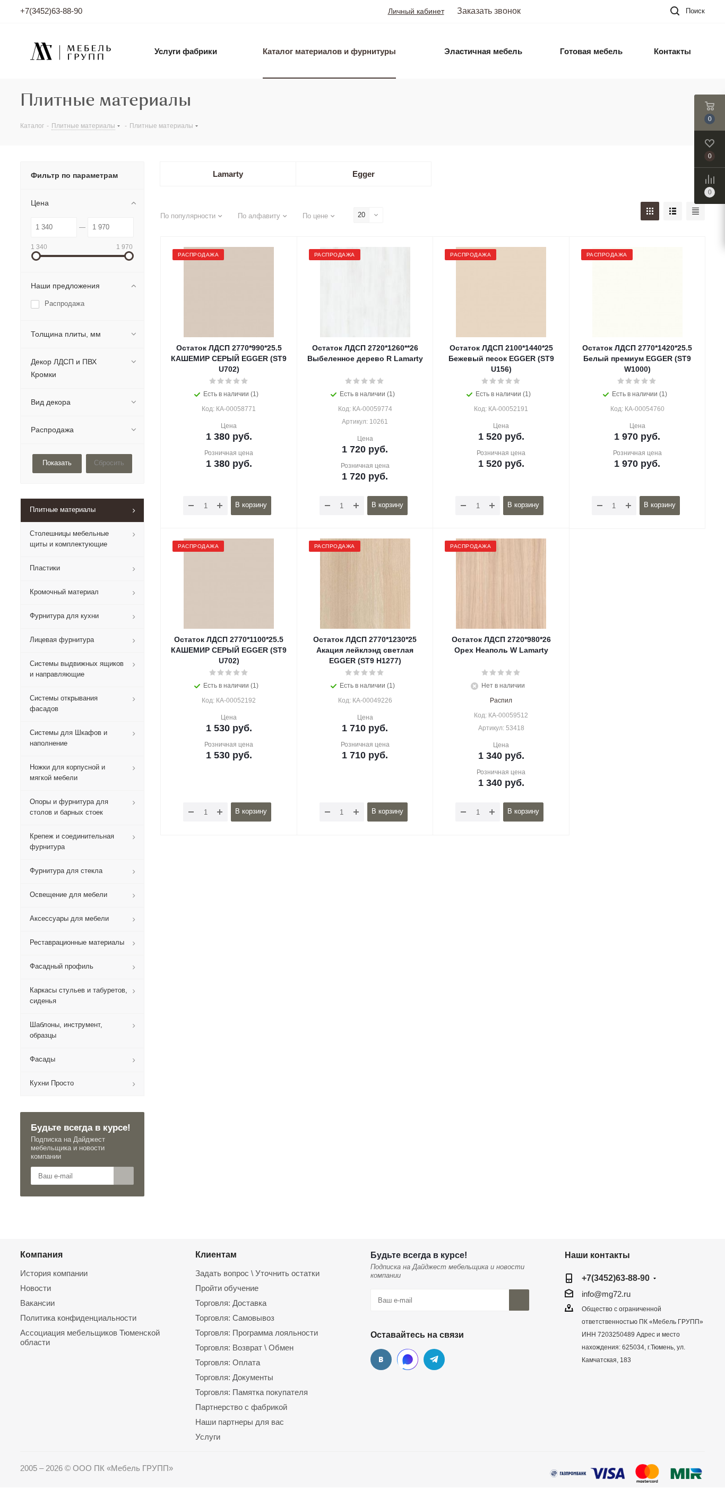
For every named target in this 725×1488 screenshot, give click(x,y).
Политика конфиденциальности (78, 1317)
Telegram (434, 1359)
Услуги (207, 1436)
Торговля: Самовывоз (234, 1317)
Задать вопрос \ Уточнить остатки (257, 1273)
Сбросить (109, 463)
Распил (501, 700)
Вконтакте (381, 1359)
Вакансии (37, 1302)
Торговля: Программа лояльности (256, 1332)
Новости (35, 1288)
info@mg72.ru (606, 1293)
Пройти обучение (226, 1288)
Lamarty (228, 173)
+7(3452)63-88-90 (51, 10)
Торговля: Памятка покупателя (251, 1392)
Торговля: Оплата (227, 1362)
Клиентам (216, 1254)
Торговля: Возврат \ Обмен (244, 1347)
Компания (41, 1254)
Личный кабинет (416, 11)
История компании (54, 1273)
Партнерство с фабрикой (241, 1407)
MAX (407, 1359)
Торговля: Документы (234, 1377)
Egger (363, 173)
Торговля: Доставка (230, 1302)
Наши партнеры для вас (239, 1421)
